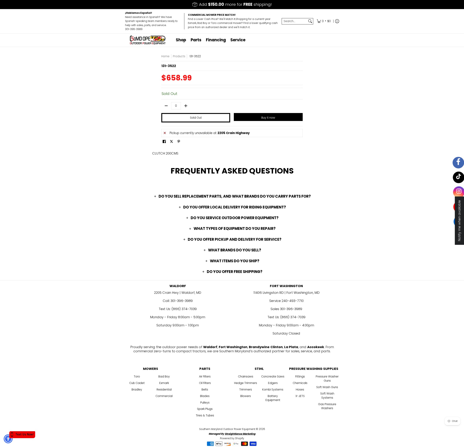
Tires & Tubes (205, 415)
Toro (137, 376)
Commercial (164, 396)
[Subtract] (166, 106)
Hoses (300, 389)
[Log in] (337, 21)
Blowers (245, 396)
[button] (164, 141)
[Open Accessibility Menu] (8, 438)
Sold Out (196, 118)
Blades (205, 396)
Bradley (137, 389)
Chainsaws (245, 376)
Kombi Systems (272, 389)
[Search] (310, 21)
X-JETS (300, 396)
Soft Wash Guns (327, 387)
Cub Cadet (137, 383)
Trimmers (245, 389)
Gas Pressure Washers (327, 406)
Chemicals (300, 383)
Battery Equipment (273, 398)
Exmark (164, 383)
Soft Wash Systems (327, 395)
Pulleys (205, 402)
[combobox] (294, 21)
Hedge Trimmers (245, 383)
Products (179, 56)
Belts (205, 389)
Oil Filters (205, 383)
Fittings (300, 376)
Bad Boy (164, 376)
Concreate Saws (272, 376)
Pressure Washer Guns (327, 378)
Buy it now (268, 118)
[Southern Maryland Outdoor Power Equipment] (147, 40)
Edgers (273, 383)
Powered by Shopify (232, 438)
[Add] (186, 106)
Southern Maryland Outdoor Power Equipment (227, 429)
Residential (164, 389)
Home (165, 56)
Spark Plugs (205, 409)
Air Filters (205, 376)
